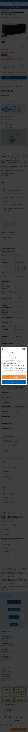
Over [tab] (23, 352)
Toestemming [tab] (5, 352)
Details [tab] (14, 352)
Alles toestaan (14, 377)
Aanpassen (13, 382)
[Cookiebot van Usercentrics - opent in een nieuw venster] (20, 349)
